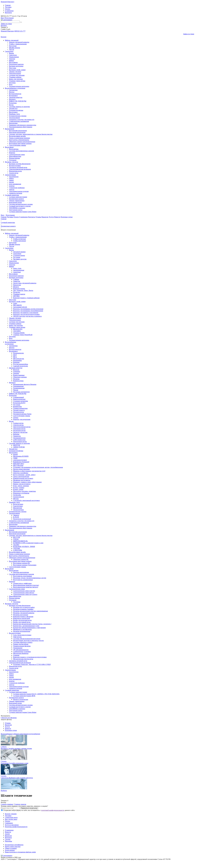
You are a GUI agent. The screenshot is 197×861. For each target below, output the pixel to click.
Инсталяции (13, 62)
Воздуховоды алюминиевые (23, 580)
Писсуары (12, 68)
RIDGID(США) (18, 463)
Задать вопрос (10, 850)
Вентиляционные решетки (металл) (25, 587)
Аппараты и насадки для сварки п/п (21, 119)
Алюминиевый (18, 397)
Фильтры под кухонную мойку (24, 607)
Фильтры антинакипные (21, 631)
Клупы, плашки (18, 487)
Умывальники (14, 57)
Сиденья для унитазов (17, 75)
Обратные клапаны (20, 377)
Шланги (16, 287)
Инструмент (13, 112)
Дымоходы (17, 436)
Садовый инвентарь (12, 195)
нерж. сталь (17, 268)
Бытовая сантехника (16, 66)
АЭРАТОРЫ (17, 550)
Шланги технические (20, 699)
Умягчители (17, 637)
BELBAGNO (17, 329)
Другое (11, 49)
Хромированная (18, 388)
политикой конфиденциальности (52, 810)
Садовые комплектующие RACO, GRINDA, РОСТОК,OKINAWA (36, 694)
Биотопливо (13, 123)
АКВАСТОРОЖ (19, 447)
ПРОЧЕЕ (16, 296)
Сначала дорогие (20, 804)
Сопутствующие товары (17, 145)
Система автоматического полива (21, 204)
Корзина (4, 25)
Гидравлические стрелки (17, 116)
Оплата (7, 9)
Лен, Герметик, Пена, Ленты (23, 290)
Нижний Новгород (7, 2)
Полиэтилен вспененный (22, 519)
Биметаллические (19, 399)
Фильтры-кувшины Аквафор (23, 609)
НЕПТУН (16, 445)
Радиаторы (13, 103)
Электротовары (10, 175)
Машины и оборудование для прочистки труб (29, 471)
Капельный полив (15, 202)
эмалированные (18, 270)
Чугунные (16, 257)
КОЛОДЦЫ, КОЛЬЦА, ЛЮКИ (24, 546)
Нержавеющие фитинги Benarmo (24, 384)
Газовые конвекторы (20, 408)
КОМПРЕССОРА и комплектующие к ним (28, 543)
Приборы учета (14, 114)
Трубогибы (17, 495)
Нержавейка (17, 360)
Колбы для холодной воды (22, 620)
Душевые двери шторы (17, 81)
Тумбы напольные (19, 241)
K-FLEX (16, 517)
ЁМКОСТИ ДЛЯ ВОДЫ (17, 101)
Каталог (3, 37)
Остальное (12, 160)
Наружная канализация (17, 132)
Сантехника (9, 51)
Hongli (15, 454)
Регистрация (9, 18)
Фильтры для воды (11, 162)
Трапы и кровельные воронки (19, 138)
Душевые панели (19, 294)
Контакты (8, 12)
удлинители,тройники (17, 188)
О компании (9, 11)
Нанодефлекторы (15, 156)
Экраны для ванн (15, 71)
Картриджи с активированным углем (26, 626)
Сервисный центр (11, 817)
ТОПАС (16, 539)
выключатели (13, 176)
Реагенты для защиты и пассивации (25, 312)
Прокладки (17, 285)
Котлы (11, 105)
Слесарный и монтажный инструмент (26, 500)
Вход (2, 18)
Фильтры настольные (20, 615)
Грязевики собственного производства (22, 125)
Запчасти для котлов (20, 432)
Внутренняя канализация (18, 130)
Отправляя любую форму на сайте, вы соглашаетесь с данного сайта (39, 810)
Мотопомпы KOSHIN (21, 456)
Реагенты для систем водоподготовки (26, 314)
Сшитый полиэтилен (20, 366)
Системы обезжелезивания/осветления (26, 639)
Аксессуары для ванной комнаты (24, 283)
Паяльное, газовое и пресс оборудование (27, 482)
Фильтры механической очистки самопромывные (30, 611)
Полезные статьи (67, 217)
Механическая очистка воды (23, 659)
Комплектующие (19, 288)
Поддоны (12, 83)
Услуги (51, 217)
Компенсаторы (18, 381)
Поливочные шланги (16, 199)
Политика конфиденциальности (16, 827)
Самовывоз (9, 823)
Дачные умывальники (16, 200)
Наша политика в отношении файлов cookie (20, 852)
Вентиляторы (13, 149)
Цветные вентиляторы (21, 572)
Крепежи (16, 362)
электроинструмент (20, 460)
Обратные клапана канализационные (22, 141)
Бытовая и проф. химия (17, 70)
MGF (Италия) (18, 465)
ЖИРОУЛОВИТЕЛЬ (20, 541)
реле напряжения (15, 184)
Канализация (9, 129)
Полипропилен (18, 353)
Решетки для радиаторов (21, 419)
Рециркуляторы (14, 158)
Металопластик (18, 358)
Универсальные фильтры (22, 646)
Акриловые (17, 253)
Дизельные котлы (19, 428)
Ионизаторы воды (15, 171)
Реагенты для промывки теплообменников (28, 311)
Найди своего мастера (12, 846)
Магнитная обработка (20, 653)
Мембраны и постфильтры (22, 629)
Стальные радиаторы (20, 401)
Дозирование (17, 648)
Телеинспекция (18, 497)
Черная (15, 390)
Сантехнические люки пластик (24, 591)
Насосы (11, 92)
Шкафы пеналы (14, 48)
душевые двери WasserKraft (22, 335)
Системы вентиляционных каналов (21, 151)
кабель (11, 178)
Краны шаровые (19, 375)
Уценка (15, 417)
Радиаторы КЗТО (19, 403)
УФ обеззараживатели (21, 650)
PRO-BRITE (17, 305)
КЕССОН (16, 537)
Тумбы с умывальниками (18, 44)
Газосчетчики (18, 506)
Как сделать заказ (11, 819)
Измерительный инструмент (23, 478)
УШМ (15, 458)
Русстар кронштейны (20, 364)
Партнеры (8, 841)
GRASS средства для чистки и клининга (27, 316)
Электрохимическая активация (20, 169)
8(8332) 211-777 (20, 31)
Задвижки (16, 371)
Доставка (8, 7)
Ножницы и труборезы (21, 493)
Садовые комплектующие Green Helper (22, 211)
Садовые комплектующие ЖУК (24, 696)
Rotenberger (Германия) (21, 462)
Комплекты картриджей (21, 618)
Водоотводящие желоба (17, 136)
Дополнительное (15, 73)
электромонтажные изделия (19, 191)
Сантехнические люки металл (23, 592)
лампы (11, 180)
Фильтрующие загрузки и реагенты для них (28, 640)
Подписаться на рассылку (29, 808)
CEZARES (17, 331)
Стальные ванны (19, 255)
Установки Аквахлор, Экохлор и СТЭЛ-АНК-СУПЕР (32, 664)
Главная (7, 5)
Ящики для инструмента (21, 484)
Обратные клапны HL (21, 559)
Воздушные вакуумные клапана (20, 143)
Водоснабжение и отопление (15, 88)
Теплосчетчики (18, 510)
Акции (7, 834)
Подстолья (12, 46)
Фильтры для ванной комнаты (23, 613)
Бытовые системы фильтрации (19, 164)
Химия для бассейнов (20, 644)
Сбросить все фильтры (9, 718)
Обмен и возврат (11, 848)
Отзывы (38, 217)
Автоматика (13, 90)
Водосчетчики (18, 504)
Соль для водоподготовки (22, 635)
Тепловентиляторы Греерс (22, 414)
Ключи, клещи (18, 489)
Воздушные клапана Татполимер (24, 565)
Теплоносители (18, 412)
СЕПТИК (16, 548)
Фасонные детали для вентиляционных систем (29, 578)
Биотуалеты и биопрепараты (19, 140)
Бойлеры (16, 434)
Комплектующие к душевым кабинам (26, 298)
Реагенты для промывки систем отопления (28, 309)
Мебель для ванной (11, 40)
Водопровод (13, 95)
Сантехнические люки (17, 154)
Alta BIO (16, 545)
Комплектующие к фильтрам (23, 616)
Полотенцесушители (16, 64)
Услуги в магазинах (12, 825)
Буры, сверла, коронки (21, 486)
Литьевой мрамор (19, 252)
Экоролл (16, 515)
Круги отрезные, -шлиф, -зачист (24, 475)
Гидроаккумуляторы (16, 110)
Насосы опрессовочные (21, 469)
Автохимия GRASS (20, 307)
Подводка (16, 292)
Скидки (7, 839)
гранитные (17, 272)
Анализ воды (13, 173)
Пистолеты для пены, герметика (24, 491)
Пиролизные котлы (20, 441)
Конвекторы (17, 406)
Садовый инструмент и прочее (20, 206)
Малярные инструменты (21, 480)
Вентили (16, 370)
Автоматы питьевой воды (18, 167)
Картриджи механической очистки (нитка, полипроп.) (32, 624)
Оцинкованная (18, 386)
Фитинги (12, 99)
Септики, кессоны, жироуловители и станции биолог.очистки (30, 134)
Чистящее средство (19, 259)
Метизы (16, 498)
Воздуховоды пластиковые (22, 576)
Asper (15, 303)
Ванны (11, 53)
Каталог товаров (11, 814)
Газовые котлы (18, 423)
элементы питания (15, 193)
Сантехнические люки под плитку (25, 594)
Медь (15, 357)
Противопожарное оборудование (20, 127)
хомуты (11, 189)
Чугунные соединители (21, 392)
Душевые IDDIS (19, 333)
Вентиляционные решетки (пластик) (26, 585)
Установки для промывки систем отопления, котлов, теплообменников (38, 467)
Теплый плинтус (19, 410)
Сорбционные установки (22, 651)
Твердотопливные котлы (21, 427)
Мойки (11, 60)
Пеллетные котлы (19, 430)
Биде (10, 84)
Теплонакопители (19, 438)
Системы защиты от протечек (19, 106)
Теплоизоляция (14, 118)
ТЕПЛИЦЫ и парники (17, 208)
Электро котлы (18, 425)
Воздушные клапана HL (21, 563)
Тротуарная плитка (15, 210)
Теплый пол (13, 108)
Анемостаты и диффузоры (22, 583)
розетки (11, 186)
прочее (11, 182)
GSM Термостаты (19, 440)
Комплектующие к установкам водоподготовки (30, 657)
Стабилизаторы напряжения (19, 121)
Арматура (16, 281)
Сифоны (16, 279)
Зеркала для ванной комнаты (19, 42)
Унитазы (12, 59)
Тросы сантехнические (21, 476)
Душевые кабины (15, 77)
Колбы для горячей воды (21, 622)
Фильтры (16, 379)
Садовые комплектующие (18, 197)
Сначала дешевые (7, 804)
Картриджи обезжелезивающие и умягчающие (29, 627)
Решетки (12, 153)
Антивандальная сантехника (19, 86)
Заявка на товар (6, 24)
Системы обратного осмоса (22, 642)
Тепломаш (16, 602)
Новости (57, 217)
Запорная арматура (15, 97)
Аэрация (16, 655)
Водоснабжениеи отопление (10, 343)
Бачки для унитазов (16, 79)
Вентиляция (9, 147)
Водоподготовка (15, 165)
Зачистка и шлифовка (20, 473)
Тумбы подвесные (19, 239)
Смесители (13, 55)
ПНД (15, 355)
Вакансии (45, 217)
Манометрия (17, 508)
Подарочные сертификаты (14, 845)
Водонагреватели (15, 94)
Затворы (16, 373)
